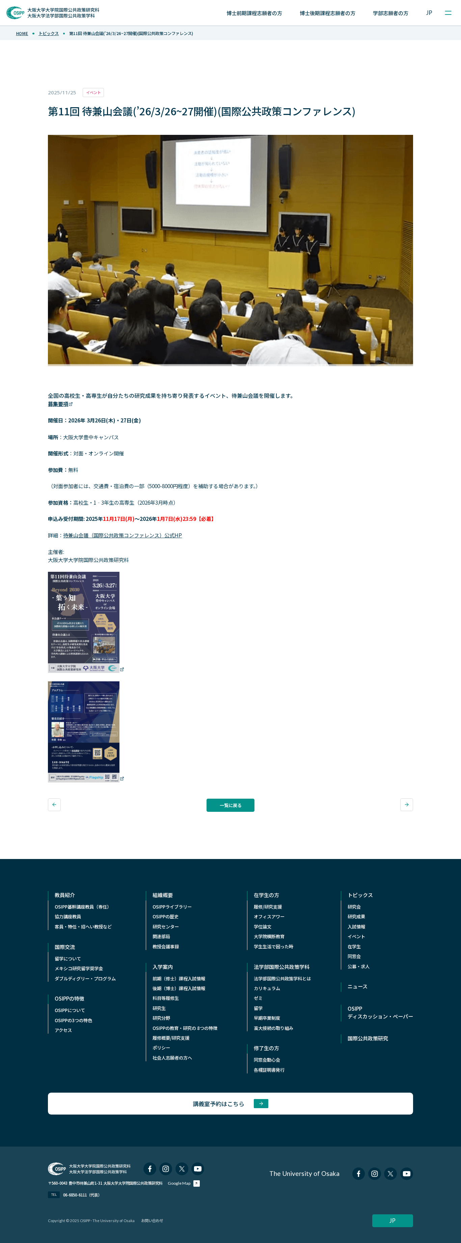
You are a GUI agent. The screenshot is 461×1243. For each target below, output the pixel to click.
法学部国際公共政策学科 (281, 966)
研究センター (166, 926)
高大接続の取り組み (273, 1028)
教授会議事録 (166, 946)
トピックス (48, 33)
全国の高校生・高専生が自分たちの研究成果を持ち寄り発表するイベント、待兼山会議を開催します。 (172, 395)
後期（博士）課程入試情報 (179, 988)
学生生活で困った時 (273, 946)
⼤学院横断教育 (269, 936)
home (22, 33)
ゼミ (258, 998)
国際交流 (65, 946)
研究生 (159, 1008)
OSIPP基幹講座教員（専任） (83, 907)
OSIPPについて (70, 1010)
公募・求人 (359, 966)
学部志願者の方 (390, 13)
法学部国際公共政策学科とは (282, 978)
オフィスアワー (269, 916)
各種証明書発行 (269, 1070)
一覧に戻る (231, 805)
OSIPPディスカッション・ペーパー (380, 1012)
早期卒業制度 (267, 1018)
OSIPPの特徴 (69, 998)
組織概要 (163, 894)
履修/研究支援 (268, 907)
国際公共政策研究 (368, 1038)
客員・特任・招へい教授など (83, 926)
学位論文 (262, 926)
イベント (356, 936)
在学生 (354, 946)
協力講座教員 (68, 916)
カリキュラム (267, 988)
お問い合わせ (152, 1220)
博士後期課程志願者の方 (327, 13)
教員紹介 (65, 894)
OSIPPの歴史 (166, 916)
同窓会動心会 (267, 1060)
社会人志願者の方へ (172, 1058)
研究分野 (161, 1018)
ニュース (358, 986)
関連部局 (161, 936)
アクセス (63, 1030)
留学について (68, 958)
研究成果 (356, 916)
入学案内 (163, 966)
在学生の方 (266, 894)
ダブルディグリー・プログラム (85, 978)
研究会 (354, 907)
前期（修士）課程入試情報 (179, 978)
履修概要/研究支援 (171, 1038)
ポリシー (161, 1047)
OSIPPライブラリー (172, 907)
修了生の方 (266, 1048)
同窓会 (354, 956)
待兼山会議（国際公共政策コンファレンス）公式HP (122, 535)
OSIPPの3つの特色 (73, 1020)
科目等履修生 (166, 998)
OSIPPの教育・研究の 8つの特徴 (185, 1028)
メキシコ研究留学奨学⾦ (79, 968)
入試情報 (356, 926)
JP (429, 12)
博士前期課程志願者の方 (254, 13)
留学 (258, 1008)
